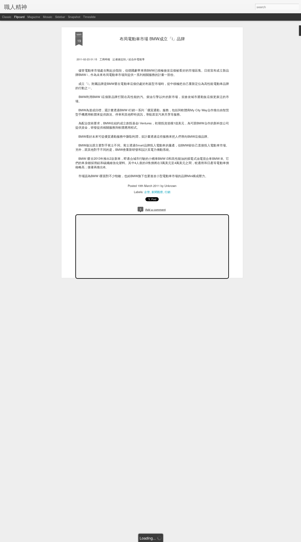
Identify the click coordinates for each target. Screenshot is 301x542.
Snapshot (74, 17)
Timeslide (89, 17)
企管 (147, 192)
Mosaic (47, 17)
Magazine (33, 17)
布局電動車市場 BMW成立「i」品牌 (152, 39)
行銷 (167, 192)
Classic (6, 17)
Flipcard (19, 17)
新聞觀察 (157, 192)
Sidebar (60, 17)
